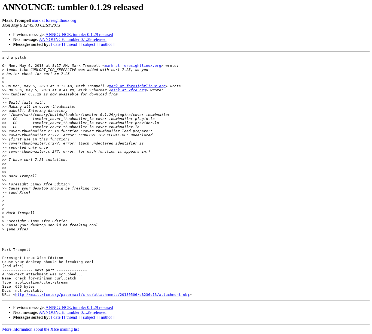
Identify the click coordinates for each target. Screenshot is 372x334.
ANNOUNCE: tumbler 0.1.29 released (79, 34)
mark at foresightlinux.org (54, 20)
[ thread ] (72, 44)
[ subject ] (89, 44)
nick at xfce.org (128, 90)
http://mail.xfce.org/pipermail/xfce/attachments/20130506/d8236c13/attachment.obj (102, 295)
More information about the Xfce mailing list (40, 329)
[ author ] (106, 44)
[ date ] (57, 44)
